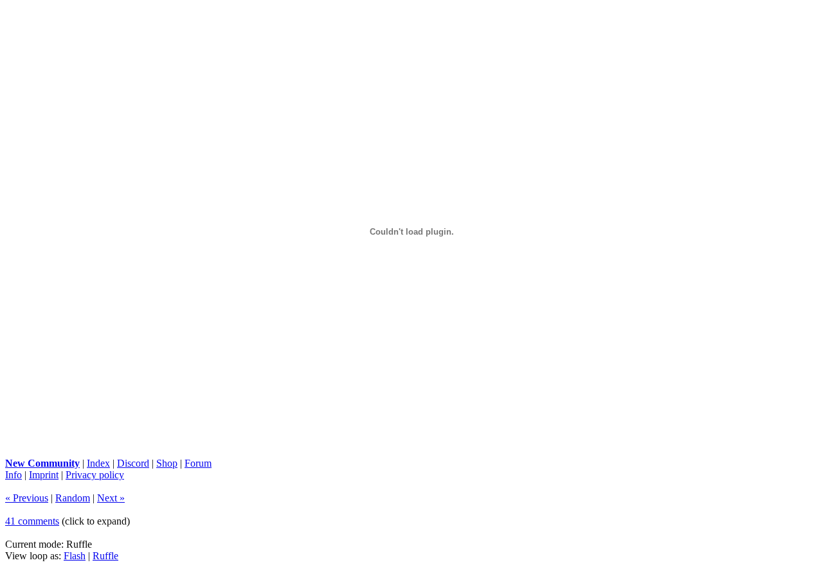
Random (72, 497)
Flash (75, 555)
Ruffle (105, 555)
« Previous (26, 497)
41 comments (32, 521)
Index (98, 463)
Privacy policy (95, 474)
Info (13, 474)
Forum (198, 463)
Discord (133, 463)
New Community (42, 463)
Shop (166, 463)
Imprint (44, 474)
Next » (111, 497)
